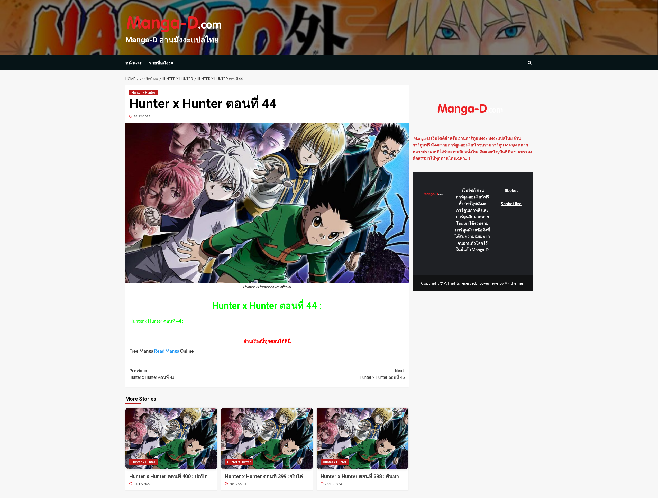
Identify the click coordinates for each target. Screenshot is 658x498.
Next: (382, 374)
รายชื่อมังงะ (161, 63)
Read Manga (166, 351)
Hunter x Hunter (143, 92)
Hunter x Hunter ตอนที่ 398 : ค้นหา (360, 476)
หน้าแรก (134, 63)
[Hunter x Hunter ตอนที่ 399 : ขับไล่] (267, 438)
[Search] (529, 62)
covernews (489, 282)
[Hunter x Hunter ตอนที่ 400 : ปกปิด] (171, 438)
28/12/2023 (142, 116)
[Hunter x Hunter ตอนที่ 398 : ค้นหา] (362, 438)
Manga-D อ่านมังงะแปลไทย (172, 39)
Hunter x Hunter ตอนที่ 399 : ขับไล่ (264, 476)
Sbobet (511, 190)
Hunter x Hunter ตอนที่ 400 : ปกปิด (168, 476)
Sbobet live (511, 203)
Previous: (152, 374)
